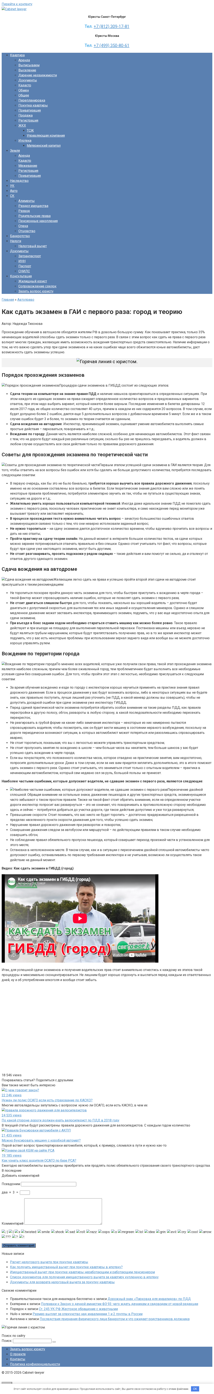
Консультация (21, 276)
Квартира (17, 55)
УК (12, 186)
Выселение (27, 70)
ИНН (21, 261)
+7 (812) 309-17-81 (111, 26)
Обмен (23, 90)
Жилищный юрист (32, 281)
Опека (23, 226)
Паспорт (24, 266)
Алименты (26, 201)
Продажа (25, 115)
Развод (24, 211)
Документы (27, 80)
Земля (15, 151)
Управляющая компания (46, 136)
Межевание (27, 166)
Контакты (17, 1359)
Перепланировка (31, 100)
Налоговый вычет (32, 246)
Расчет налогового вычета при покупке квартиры (49, 1262)
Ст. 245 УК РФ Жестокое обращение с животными (78, 1309)
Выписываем (28, 65)
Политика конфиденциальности (35, 1364)
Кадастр (24, 85)
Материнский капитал (44, 146)
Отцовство (26, 231)
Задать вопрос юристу (36, 291)
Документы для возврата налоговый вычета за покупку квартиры (62, 1282)
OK (195, 1388)
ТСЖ (30, 130)
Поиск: (7, 1341)
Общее (23, 95)
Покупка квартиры (33, 105)
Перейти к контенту (17, 4)
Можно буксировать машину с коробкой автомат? (41, 1140)
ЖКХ (22, 125)
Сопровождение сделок (37, 286)
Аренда (24, 60)
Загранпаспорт (29, 256)
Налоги (15, 241)
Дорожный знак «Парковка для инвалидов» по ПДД (149, 1299)
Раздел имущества (33, 206)
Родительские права (34, 216)
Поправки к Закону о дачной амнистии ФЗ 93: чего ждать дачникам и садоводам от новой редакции (119, 1304)
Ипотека (24, 141)
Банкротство (20, 236)
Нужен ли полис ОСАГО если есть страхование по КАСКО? (47, 1100)
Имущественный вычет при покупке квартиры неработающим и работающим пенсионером (82, 1272)
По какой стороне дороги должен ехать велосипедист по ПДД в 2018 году (60, 1120)
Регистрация (28, 120)
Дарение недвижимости (37, 75)
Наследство (19, 181)
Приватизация (29, 110)
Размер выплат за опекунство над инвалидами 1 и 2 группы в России (88, 1314)
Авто (14, 191)
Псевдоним (11, 1184)
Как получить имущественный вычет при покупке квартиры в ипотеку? (66, 1267)
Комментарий (12, 1224)
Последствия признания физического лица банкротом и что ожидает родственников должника (115, 1319)
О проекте (18, 1354)
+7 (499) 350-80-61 (111, 45)
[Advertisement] (72, 1028)
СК (12, 196)
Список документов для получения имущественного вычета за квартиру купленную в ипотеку (84, 1277)
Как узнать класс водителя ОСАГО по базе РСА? (39, 1161)
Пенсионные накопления (38, 221)
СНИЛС (24, 271)
